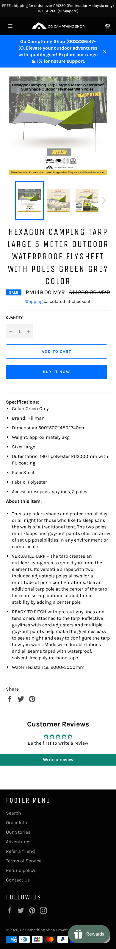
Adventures (18, 841)
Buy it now (56, 372)
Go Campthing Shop (37, 929)
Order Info (16, 822)
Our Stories (18, 832)
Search (13, 813)
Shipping (33, 301)
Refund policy (20, 870)
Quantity (14, 317)
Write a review (58, 759)
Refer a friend (20, 851)
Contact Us (18, 880)
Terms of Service (23, 861)
